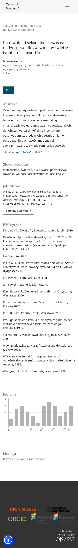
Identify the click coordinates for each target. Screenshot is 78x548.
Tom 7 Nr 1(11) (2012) (15, 25)
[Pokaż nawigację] (67, 6)
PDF (8, 90)
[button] (8, 540)
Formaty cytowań (17, 211)
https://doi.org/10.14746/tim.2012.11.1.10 (26, 152)
